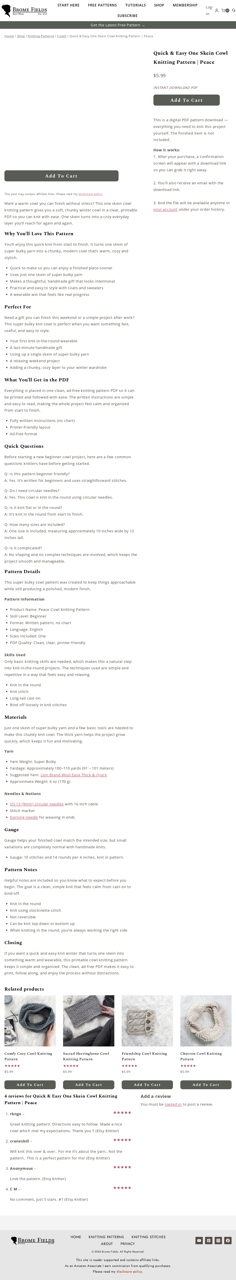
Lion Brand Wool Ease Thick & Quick (74, 774)
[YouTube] (199, 1240)
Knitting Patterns (106, 1236)
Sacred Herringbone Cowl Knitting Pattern (86, 1056)
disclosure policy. (91, 194)
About (107, 1243)
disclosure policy (129, 1271)
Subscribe (127, 15)
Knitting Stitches (149, 1236)
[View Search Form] (234, 10)
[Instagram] (218, 1240)
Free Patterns (102, 5)
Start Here (69, 5)
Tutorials (135, 5)
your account (165, 209)
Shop (159, 5)
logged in (173, 1104)
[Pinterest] (208, 1240)
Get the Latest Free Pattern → (118, 24)
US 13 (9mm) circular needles (37, 803)
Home (76, 1236)
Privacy (128, 1243)
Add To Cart (61, 176)
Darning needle (24, 817)
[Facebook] (228, 1240)
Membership (185, 5)
